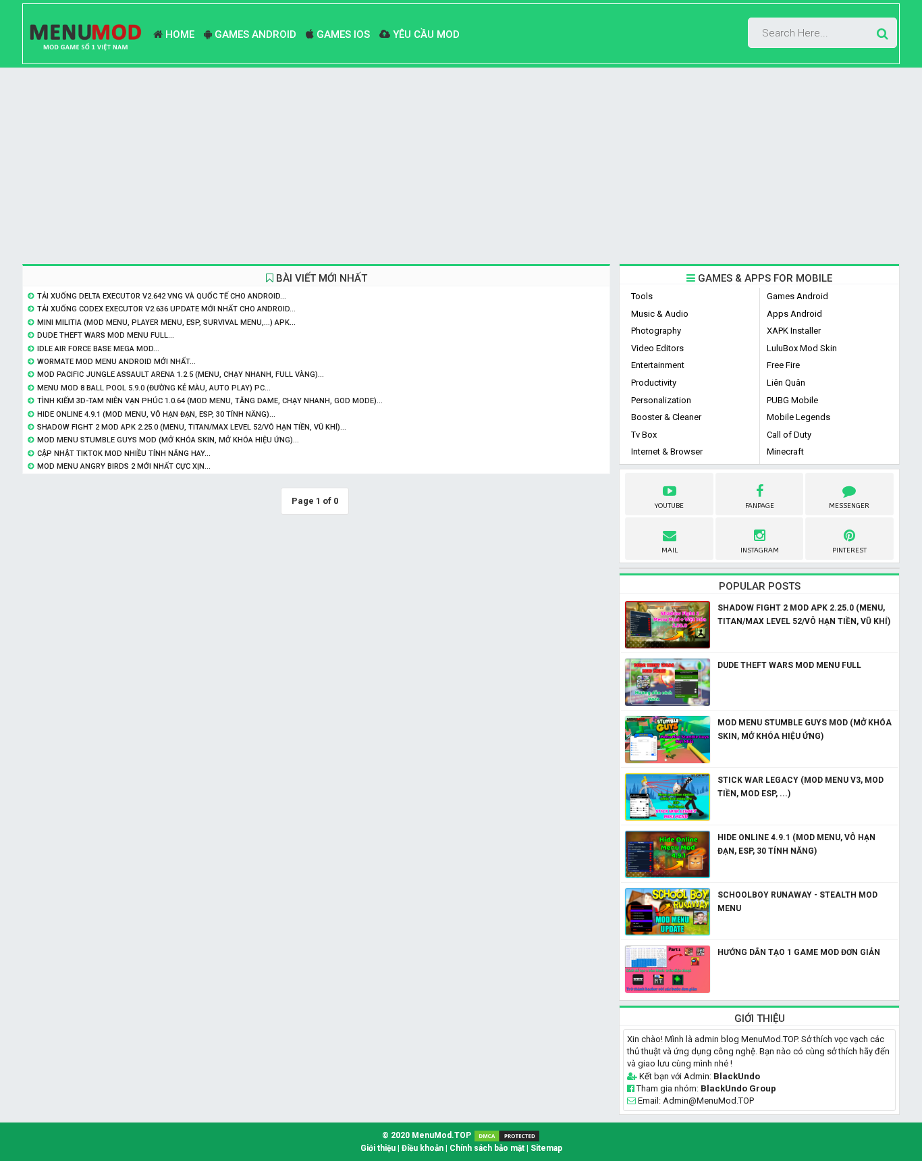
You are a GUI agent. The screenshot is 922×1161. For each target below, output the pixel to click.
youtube (669, 506)
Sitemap (546, 1148)
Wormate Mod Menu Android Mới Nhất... (116, 361)
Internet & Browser (667, 451)
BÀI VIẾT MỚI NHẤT (320, 278)
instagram (759, 550)
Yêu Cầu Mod (425, 34)
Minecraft (785, 451)
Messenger (849, 506)
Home (178, 34)
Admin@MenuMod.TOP (708, 1100)
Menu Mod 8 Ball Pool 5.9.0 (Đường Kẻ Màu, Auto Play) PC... (154, 388)
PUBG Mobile (792, 400)
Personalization (661, 400)
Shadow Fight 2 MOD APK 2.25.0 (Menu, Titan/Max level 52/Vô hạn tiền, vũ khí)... (191, 427)
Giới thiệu (378, 1148)
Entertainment (657, 365)
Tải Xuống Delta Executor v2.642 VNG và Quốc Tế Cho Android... (161, 296)
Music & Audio (659, 314)
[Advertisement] (461, 166)
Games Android (254, 34)
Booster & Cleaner (666, 417)
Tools (642, 296)
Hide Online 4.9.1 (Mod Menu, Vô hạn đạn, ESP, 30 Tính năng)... (156, 414)
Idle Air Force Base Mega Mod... (98, 348)
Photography (656, 331)
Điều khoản (422, 1148)
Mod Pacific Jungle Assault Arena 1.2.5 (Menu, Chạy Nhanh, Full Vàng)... (180, 374)
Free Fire (783, 365)
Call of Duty (789, 435)
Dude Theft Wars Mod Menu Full (789, 665)
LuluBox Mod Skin (802, 348)
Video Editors (657, 348)
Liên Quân (786, 383)
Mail (669, 550)
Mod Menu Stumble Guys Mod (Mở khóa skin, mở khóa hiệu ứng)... (168, 440)
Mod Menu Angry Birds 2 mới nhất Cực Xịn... (124, 466)
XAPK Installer (794, 331)
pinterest (849, 550)
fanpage (759, 506)
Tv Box (644, 435)
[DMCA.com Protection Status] (507, 1135)
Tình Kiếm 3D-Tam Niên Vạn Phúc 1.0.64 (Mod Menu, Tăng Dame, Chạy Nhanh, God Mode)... (210, 400)
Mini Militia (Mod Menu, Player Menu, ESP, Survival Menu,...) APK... (166, 322)
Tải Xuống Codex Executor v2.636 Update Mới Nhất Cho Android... (166, 309)
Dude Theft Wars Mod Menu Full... (105, 335)
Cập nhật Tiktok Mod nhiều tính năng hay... (124, 453)
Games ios (342, 34)
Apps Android (794, 314)
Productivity (653, 383)
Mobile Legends (798, 417)
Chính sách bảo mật (487, 1148)
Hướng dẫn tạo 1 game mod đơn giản (798, 952)
